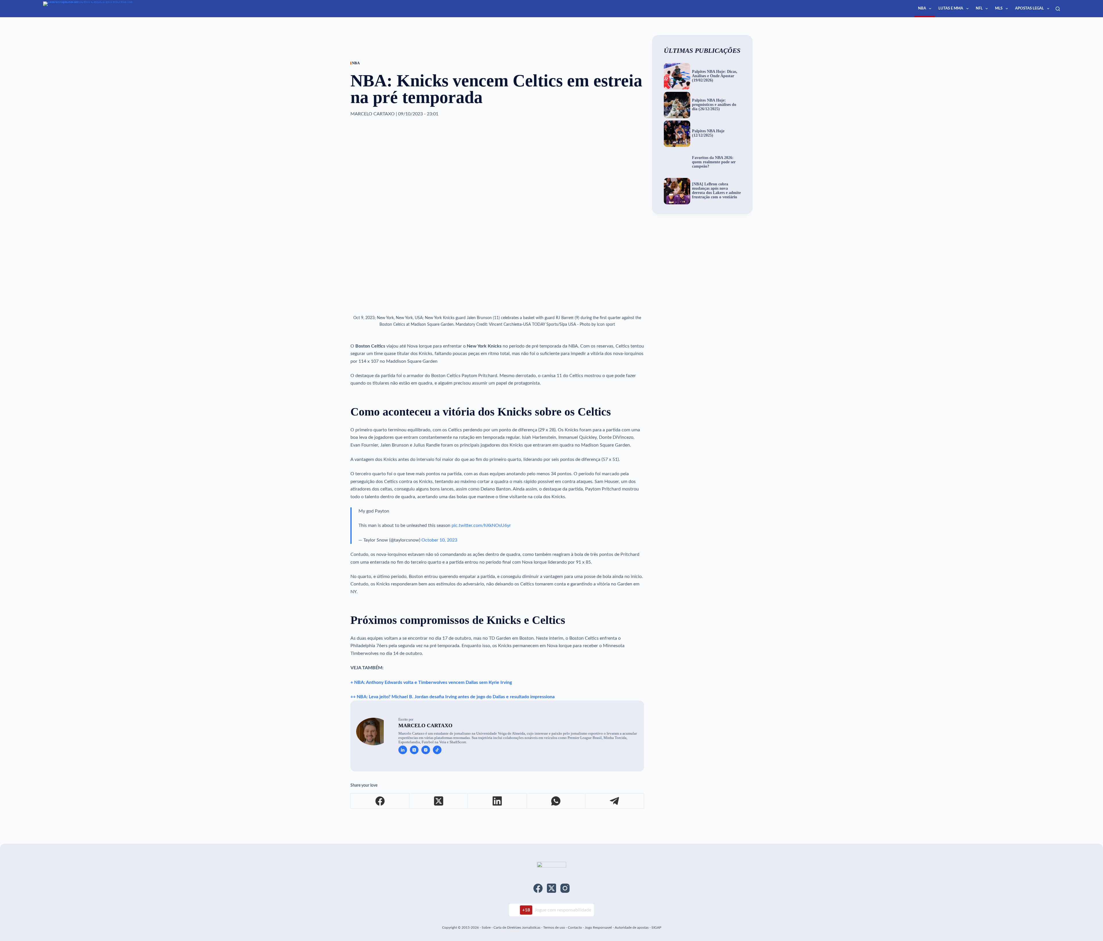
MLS (998, 8)
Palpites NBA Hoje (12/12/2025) (708, 133)
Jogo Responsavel (599, 927)
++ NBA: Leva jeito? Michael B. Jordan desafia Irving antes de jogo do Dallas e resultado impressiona (452, 696)
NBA (922, 8)
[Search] (1058, 9)
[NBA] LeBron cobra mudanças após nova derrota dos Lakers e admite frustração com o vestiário (716, 190)
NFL (979, 8)
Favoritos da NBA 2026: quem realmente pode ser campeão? (714, 162)
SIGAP (656, 927)
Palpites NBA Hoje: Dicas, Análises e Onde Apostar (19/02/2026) (714, 76)
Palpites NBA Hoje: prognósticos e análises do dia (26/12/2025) (714, 104)
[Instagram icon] (425, 750)
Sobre (486, 927)
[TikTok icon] (437, 750)
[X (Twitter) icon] (414, 750)
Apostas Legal (1029, 8)
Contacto (575, 927)
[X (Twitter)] (438, 801)
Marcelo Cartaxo (425, 725)
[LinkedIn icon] (402, 750)
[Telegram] (614, 801)
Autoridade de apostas (632, 927)
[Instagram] (565, 888)
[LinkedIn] (497, 801)
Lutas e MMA (950, 8)
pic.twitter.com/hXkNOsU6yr (481, 525)
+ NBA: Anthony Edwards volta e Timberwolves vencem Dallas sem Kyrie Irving (431, 682)
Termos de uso (554, 927)
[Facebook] (380, 801)
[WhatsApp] (556, 801)
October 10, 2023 (439, 540)
